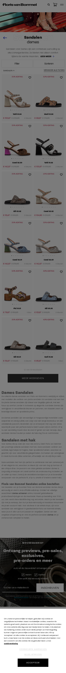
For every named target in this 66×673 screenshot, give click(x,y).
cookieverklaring (11, 644)
